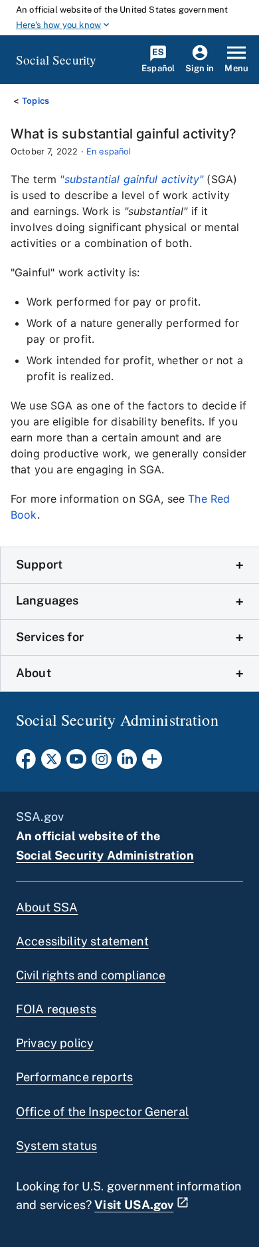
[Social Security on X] (51, 763)
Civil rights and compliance (90, 975)
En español (108, 151)
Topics (35, 101)
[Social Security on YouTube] (76, 763)
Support (39, 564)
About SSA (47, 907)
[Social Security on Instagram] (102, 763)
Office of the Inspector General (102, 1112)
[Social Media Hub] (152, 763)
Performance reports (74, 1077)
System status (56, 1145)
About (33, 673)
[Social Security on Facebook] (26, 763)
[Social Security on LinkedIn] (127, 763)
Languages (47, 600)
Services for (50, 637)
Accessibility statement (82, 941)
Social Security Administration (105, 855)
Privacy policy (55, 1043)
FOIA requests (56, 1009)
